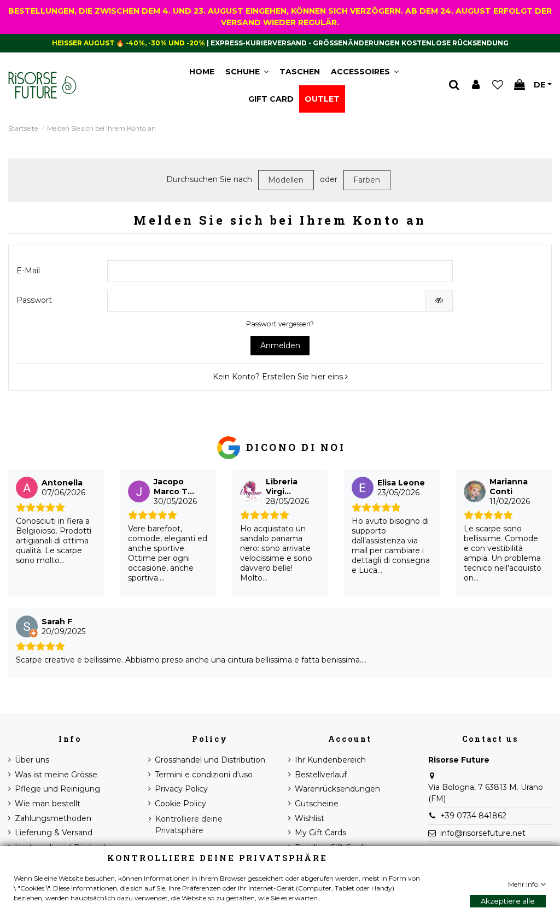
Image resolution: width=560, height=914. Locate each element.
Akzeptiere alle (508, 901)
